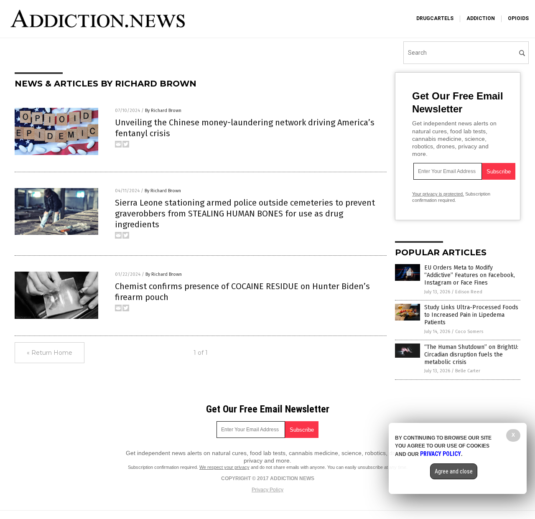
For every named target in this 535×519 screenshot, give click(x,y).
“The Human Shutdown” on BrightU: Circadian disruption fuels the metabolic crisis (471, 354)
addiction (480, 18)
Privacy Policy (267, 490)
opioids (518, 18)
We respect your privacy (224, 467)
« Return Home (49, 352)
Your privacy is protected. (438, 193)
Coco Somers (469, 331)
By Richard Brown (163, 110)
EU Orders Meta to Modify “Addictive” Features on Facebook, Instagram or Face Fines (469, 275)
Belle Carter (467, 371)
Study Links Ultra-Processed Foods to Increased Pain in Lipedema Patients (471, 315)
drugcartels (434, 18)
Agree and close (454, 471)
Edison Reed (468, 292)
